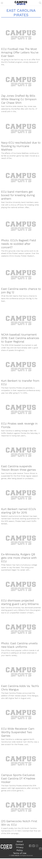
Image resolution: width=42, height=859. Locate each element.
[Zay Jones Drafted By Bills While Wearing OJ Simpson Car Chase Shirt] (21, 81)
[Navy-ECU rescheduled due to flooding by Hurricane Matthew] (21, 128)
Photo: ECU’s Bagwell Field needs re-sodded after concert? (18, 244)
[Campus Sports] (21, 3)
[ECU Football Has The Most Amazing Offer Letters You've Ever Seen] (21, 34)
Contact (20, 844)
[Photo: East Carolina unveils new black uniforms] (21, 629)
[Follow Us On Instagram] (36, 846)
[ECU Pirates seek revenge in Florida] (21, 409)
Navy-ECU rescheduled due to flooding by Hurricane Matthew (20, 146)
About (20, 841)
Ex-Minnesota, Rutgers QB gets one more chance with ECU (19, 558)
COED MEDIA (15, 855)
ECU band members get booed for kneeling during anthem (18, 195)
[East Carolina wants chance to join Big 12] (21, 274)
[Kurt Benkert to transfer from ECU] (21, 366)
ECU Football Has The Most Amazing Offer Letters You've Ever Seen (19, 52)
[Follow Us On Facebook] (30, 846)
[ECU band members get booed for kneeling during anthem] (21, 177)
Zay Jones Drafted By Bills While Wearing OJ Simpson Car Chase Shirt (19, 99)
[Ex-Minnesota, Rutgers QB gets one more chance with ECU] (21, 540)
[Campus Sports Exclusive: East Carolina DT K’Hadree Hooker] (21, 760)
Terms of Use (19, 853)
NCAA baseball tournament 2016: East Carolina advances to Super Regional (20, 338)
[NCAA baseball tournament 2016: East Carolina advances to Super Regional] (21, 320)
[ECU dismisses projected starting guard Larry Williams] (21, 586)
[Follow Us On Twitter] (33, 846)
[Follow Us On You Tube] (40, 848)
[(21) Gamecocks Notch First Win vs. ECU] (21, 807)
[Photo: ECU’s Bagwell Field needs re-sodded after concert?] (21, 226)
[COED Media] (6, 849)
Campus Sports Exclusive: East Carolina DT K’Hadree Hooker (18, 778)
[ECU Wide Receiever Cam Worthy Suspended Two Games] (21, 714)
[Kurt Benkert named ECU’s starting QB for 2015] (21, 494)
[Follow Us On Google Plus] (40, 846)
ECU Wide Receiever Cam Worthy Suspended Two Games (17, 732)
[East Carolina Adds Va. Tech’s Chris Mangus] (21, 671)
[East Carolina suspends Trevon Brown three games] (21, 452)
